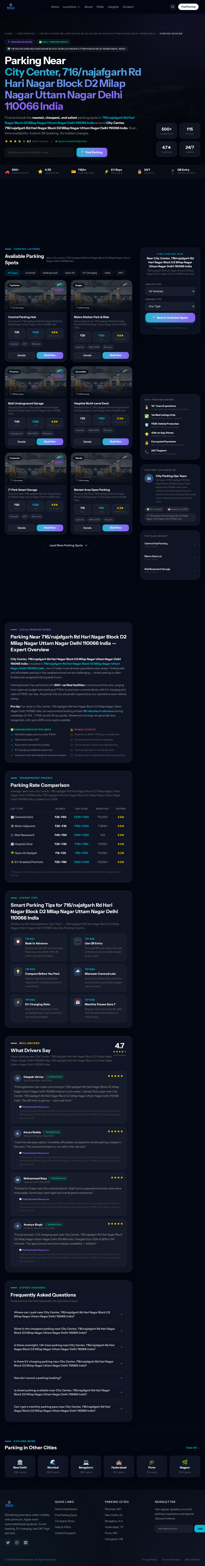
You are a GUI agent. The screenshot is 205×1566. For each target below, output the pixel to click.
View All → (193, 1447)
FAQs (100, 7)
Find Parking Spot (66, 1515)
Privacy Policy (149, 1559)
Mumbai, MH (113, 1509)
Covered (30, 272)
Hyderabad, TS (114, 1527)
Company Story (64, 1521)
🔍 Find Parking (91, 152)
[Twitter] (8, 1542)
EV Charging (90, 272)
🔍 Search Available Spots (170, 317)
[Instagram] (17, 1542)
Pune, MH (111, 1533)
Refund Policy (192, 1559)
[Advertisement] (102, 208)
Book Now (50, 355)
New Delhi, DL (114, 1515)
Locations (69, 7)
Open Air (70, 272)
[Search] (172, 6)
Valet (108, 272)
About (88, 7)
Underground (50, 272)
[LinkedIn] (25, 1542)
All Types (13, 272)
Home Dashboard (66, 1509)
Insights (113, 7)
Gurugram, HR (114, 1539)
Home (55, 7)
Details (22, 355)
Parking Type (153, 299)
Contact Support (65, 1533)
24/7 (120, 272)
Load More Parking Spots (66, 545)
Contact (128, 7)
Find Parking (188, 6)
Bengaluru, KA (114, 1521)
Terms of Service (171, 1559)
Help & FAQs (63, 1527)
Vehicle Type (153, 284)
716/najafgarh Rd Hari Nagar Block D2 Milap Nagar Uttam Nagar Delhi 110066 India (97, 33)
